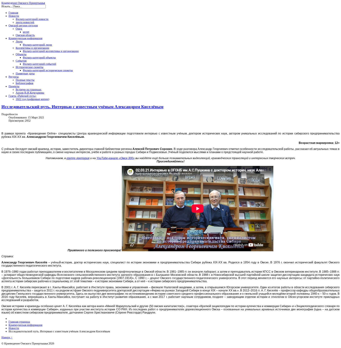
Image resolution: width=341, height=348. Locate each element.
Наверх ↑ (6, 337)
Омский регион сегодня (23, 25)
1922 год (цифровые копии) (32, 99)
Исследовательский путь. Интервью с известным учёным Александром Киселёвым (82, 106)
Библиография (24, 83)
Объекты (21, 54)
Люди (19, 41)
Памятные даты (25, 73)
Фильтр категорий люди (37, 44)
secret (26, 31)
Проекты (14, 86)
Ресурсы (14, 76)
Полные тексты (25, 79)
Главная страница (19, 321)
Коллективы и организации (32, 47)
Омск (19, 28)
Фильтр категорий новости (32, 19)
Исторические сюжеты (29, 67)
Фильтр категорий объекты (39, 57)
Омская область (25, 35)
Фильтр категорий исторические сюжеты (48, 70)
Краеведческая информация (25, 38)
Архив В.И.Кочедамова (30, 92)
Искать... (6, 6)
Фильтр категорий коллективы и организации (51, 51)
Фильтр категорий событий (39, 63)
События (21, 60)
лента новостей (25, 22)
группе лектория (78, 158)
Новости (14, 15)
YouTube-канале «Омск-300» (115, 158)
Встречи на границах (28, 89)
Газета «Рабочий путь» (22, 95)
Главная (13, 12)
